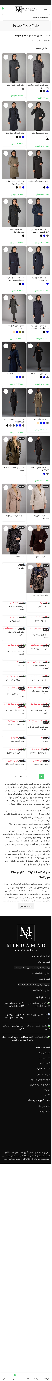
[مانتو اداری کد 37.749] (14, 357)
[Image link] (26, 937)
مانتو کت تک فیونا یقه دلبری (15, 711)
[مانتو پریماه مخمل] (38, 617)
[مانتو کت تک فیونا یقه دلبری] (14, 705)
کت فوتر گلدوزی (42, 556)
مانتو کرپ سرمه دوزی (15, 752)
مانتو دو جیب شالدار (40, 679)
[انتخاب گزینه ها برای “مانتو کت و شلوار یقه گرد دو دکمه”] (30, 723)
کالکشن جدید (44, 1057)
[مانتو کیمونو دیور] (14, 737)
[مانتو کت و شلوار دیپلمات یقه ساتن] (38, 68)
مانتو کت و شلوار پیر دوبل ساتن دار (40, 279)
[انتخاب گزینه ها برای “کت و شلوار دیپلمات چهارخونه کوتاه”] (5, 201)
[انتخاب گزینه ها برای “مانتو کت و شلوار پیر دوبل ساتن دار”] (30, 249)
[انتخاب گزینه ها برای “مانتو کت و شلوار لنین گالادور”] (5, 647)
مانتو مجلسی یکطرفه (16, 724)
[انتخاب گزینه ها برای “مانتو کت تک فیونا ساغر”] (5, 105)
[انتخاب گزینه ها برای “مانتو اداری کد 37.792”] (30, 391)
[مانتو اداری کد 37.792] (38, 402)
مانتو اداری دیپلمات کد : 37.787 (39, 468)
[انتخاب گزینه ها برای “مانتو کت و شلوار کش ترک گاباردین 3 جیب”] (30, 201)
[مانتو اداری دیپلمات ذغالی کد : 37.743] (14, 402)
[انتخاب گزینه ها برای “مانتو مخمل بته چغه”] (30, 567)
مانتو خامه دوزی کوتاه (40, 649)
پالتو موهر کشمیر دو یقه (14, 515)
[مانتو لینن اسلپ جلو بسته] (38, 687)
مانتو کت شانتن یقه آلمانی (16, 633)
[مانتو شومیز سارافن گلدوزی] (38, 662)
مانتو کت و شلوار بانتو (15, 85)
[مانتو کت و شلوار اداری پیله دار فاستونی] (14, 164)
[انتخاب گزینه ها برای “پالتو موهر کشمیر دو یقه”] (5, 487)
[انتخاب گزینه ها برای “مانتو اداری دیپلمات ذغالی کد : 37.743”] (5, 391)
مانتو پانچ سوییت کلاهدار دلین (14, 468)
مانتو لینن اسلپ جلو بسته (40, 692)
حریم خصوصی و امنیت (40, 1079)
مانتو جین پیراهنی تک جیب (40, 636)
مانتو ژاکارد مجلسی (41, 764)
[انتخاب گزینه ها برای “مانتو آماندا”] (5, 528)
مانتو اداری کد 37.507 (40, 374)
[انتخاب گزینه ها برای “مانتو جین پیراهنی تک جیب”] (30, 631)
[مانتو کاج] (14, 662)
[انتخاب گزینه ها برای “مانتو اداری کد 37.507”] (30, 346)
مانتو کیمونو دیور (17, 741)
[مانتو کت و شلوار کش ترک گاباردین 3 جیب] (38, 212)
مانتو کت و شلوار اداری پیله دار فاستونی (15, 182)
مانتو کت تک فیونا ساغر (14, 133)
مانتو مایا (20, 568)
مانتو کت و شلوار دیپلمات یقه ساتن (38, 86)
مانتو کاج (20, 665)
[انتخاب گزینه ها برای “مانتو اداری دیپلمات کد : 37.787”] (30, 439)
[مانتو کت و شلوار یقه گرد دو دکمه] (38, 722)
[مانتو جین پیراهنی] (14, 617)
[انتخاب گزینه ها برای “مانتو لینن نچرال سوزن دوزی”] (5, 690)
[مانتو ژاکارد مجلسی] (38, 760)
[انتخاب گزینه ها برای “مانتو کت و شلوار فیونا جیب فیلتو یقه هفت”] (30, 297)
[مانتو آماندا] (14, 539)
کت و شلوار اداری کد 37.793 (16, 327)
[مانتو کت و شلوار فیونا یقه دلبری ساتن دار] (14, 260)
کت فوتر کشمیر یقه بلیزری (41, 517)
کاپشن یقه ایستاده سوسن (16, 607)
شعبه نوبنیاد (45, 1111)
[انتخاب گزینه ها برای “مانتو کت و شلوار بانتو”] (5, 57)
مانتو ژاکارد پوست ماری (39, 752)
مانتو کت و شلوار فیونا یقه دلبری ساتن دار (15, 279)
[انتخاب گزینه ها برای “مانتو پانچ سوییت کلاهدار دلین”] (5, 439)
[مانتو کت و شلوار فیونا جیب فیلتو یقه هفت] (38, 309)
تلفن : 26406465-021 (40, 973)
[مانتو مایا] (14, 564)
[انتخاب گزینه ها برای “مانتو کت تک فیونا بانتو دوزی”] (30, 706)
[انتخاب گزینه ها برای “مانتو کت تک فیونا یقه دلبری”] (5, 706)
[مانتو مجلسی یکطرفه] (14, 721)
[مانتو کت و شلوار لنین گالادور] (14, 646)
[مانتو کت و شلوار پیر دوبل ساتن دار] (38, 260)
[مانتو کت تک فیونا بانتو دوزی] (38, 705)
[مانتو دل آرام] (38, 603)
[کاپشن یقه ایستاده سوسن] (14, 603)
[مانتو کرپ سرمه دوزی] (14, 749)
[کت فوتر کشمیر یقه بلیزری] (38, 498)
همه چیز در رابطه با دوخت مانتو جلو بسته (14, 1016)
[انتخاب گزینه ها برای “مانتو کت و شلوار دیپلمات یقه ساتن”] (30, 57)
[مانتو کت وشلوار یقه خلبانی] (38, 116)
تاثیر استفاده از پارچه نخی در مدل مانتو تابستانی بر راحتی (17, 1039)
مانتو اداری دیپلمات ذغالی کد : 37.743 (14, 420)
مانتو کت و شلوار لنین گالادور (15, 652)
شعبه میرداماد (44, 1106)
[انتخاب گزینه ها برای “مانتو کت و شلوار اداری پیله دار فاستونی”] (5, 153)
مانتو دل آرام (43, 606)
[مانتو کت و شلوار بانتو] (14, 68)
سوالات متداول (43, 1074)
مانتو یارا (45, 741)
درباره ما (46, 1089)
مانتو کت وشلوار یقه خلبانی (40, 134)
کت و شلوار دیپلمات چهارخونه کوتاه (16, 230)
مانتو (12, 872)
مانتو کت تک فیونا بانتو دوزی (39, 711)
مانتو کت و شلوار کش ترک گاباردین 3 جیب (40, 230)
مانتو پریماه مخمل (42, 620)
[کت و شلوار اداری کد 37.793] (14, 309)
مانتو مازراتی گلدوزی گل (14, 764)
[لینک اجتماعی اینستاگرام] (26, 3)
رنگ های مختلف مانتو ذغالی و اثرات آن (14, 1005)
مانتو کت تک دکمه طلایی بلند (38, 182)
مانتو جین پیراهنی (17, 620)
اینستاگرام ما (44, 1052)
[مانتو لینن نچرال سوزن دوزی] (14, 688)
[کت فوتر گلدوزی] (38, 539)
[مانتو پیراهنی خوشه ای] (14, 676)
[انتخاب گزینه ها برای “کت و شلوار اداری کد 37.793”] (5, 297)
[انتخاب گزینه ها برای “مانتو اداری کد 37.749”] (5, 346)
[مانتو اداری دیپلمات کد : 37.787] (38, 450)
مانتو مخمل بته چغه (40, 595)
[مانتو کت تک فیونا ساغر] (14, 116)
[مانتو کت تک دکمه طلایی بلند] (38, 164)
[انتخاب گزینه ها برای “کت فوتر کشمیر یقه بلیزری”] (30, 487)
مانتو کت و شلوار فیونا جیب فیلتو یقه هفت (40, 327)
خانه (48, 35)
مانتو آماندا (20, 556)
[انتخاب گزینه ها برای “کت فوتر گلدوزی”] (30, 528)
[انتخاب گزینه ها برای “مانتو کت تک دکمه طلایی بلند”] (30, 153)
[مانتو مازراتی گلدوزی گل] (14, 760)
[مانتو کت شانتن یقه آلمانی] (14, 628)
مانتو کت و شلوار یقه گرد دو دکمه (38, 728)
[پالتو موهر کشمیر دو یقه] (14, 498)
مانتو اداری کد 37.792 (40, 419)
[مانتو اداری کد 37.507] (38, 357)
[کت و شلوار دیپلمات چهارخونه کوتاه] (14, 212)
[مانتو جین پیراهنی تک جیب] (38, 629)
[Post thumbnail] (38, 1005)
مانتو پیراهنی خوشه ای (15, 679)
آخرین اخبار (45, 1062)
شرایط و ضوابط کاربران (40, 1084)
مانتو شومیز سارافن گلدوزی (41, 666)
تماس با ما (45, 1094)
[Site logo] (26, 9)
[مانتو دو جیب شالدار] (38, 676)
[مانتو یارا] (38, 737)
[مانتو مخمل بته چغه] (38, 578)
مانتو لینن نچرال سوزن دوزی (15, 695)
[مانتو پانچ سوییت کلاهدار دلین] (14, 450)
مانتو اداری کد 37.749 (15, 374)
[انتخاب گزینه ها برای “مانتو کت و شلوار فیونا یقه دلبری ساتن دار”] (5, 249)
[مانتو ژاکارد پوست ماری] (38, 749)
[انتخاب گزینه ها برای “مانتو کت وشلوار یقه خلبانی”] (30, 105)
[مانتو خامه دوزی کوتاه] (38, 645)
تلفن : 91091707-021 (41, 990)
